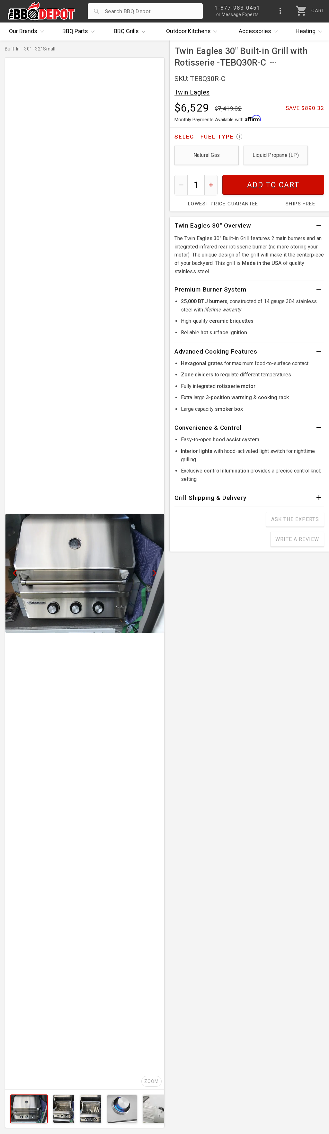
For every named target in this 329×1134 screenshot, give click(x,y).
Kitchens (188, 31)
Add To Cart (273, 185)
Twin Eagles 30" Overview (212, 225)
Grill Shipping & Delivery (210, 497)
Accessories (255, 31)
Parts (75, 31)
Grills (126, 31)
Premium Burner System (210, 289)
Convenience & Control (208, 427)
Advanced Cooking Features (215, 351)
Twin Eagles (191, 92)
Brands (23, 31)
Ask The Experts (295, 519)
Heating (306, 31)
